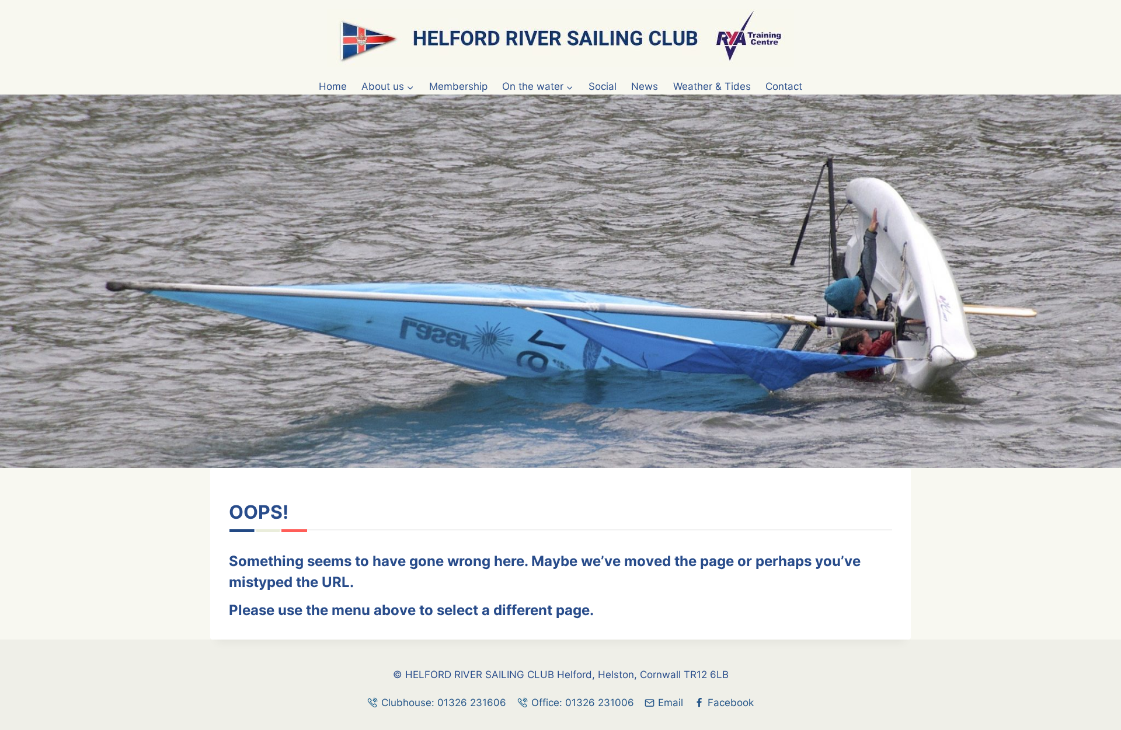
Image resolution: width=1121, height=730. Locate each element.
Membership (458, 86)
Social (603, 86)
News (644, 86)
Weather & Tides (712, 86)
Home (333, 86)
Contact (783, 86)
